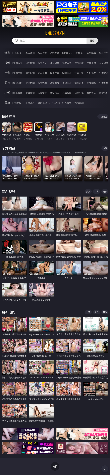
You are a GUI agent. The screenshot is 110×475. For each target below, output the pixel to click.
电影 (7, 73)
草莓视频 (42, 102)
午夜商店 (30, 102)
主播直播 (91, 63)
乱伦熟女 (91, 73)
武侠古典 (54, 92)
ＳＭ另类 (103, 63)
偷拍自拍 (30, 73)
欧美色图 (42, 82)
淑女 (97, 312)
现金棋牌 (91, 53)
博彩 (7, 53)
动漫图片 (54, 82)
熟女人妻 (66, 63)
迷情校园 (66, 92)
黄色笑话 (91, 92)
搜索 (92, 40)
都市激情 (17, 92)
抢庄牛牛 (103, 53)
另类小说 (79, 92)
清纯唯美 (79, 82)
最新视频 (8, 191)
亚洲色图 (30, 82)
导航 (7, 103)
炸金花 (79, 53)
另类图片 (103, 82)
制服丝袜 (66, 73)
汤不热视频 (54, 102)
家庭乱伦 (30, 92)
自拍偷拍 (30, 63)
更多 (105, 191)
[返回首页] (104, 468)
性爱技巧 (103, 92)
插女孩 (17, 102)
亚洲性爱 (17, 73)
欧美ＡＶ (42, 63)
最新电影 (8, 312)
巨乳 (97, 191)
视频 (7, 63)
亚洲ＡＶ (17, 63)
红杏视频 (66, 102)
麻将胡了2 (67, 53)
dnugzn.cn (55, 33)
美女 (88, 191)
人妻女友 (42, 92)
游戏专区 (54, 53)
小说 (7, 93)
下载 (105, 148)
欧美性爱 (54, 73)
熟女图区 (91, 82)
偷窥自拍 (17, 82)
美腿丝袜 (66, 82)
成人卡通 (42, 73)
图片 (7, 83)
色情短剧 (79, 102)
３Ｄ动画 (54, 63)
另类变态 (103, 73)
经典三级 (79, 73)
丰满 (88, 312)
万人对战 (42, 53)
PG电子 (18, 53)
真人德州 (30, 53)
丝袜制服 (79, 63)
